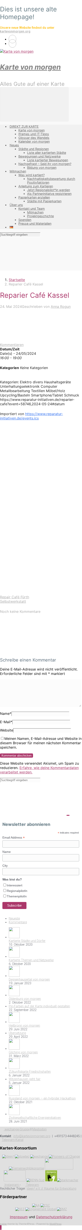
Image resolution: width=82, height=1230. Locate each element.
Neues (14, 145)
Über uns (16, 205)
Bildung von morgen (41, 167)
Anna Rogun (61, 306)
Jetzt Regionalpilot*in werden (48, 190)
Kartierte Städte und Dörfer (27, 941)
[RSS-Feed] (12, 39)
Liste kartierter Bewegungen (47, 160)
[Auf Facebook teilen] (33, 491)
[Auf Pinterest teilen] (33, 525)
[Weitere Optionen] (33, 592)
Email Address (13, 838)
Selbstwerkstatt (13, 601)
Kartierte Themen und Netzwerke (31, 960)
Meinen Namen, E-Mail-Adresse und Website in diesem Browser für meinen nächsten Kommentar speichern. (41, 742)
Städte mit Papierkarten (44, 201)
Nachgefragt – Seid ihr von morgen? (44, 164)
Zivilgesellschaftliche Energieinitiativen (35, 1118)
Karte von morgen (30, 67)
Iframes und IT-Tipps (33, 134)
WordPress (55, 1224)
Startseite (17, 280)
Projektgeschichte (40, 216)
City (5, 865)
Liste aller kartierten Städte (46, 152)
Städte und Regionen (33, 149)
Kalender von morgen (34, 141)
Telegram (32, 1185)
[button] (1, 1227)
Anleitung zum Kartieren (35, 186)
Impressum (19, 1217)
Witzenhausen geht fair (24, 1079)
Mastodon (39, 1129)
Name (5, 713)
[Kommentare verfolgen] (33, 651)
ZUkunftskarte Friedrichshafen (30, 1072)
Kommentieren (12, 344)
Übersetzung (17, 1033)
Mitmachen (18, 171)
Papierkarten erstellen (34, 197)
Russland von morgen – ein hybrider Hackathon (42, 1098)
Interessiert (14, 885)
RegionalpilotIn (17, 891)
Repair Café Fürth (14, 597)
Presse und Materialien (34, 223)
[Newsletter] (12, 43)
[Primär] (34, 104)
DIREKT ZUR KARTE (24, 126)
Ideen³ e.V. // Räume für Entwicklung (51, 1189)
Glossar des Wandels (33, 138)
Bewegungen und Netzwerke (39, 156)
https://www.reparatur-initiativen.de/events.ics (31, 416)
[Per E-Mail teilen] (33, 559)
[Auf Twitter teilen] (33, 457)
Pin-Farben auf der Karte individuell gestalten (39, 1006)
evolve (3, 1224)
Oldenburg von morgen (25, 999)
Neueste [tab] (14, 918)
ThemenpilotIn (17, 896)
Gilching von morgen (23, 1052)
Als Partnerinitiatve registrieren (49, 193)
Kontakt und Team (31, 208)
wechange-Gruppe (17, 1129)
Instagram (12, 1185)
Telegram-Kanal (12, 1140)
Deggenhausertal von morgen (29, 979)
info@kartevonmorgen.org (31, 1136)
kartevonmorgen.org (15, 31)
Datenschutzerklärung (54, 1217)
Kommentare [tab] (18, 922)
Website (6, 730)
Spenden (24, 220)
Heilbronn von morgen (24, 1025)
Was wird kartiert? (31, 175)
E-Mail (6, 722)
